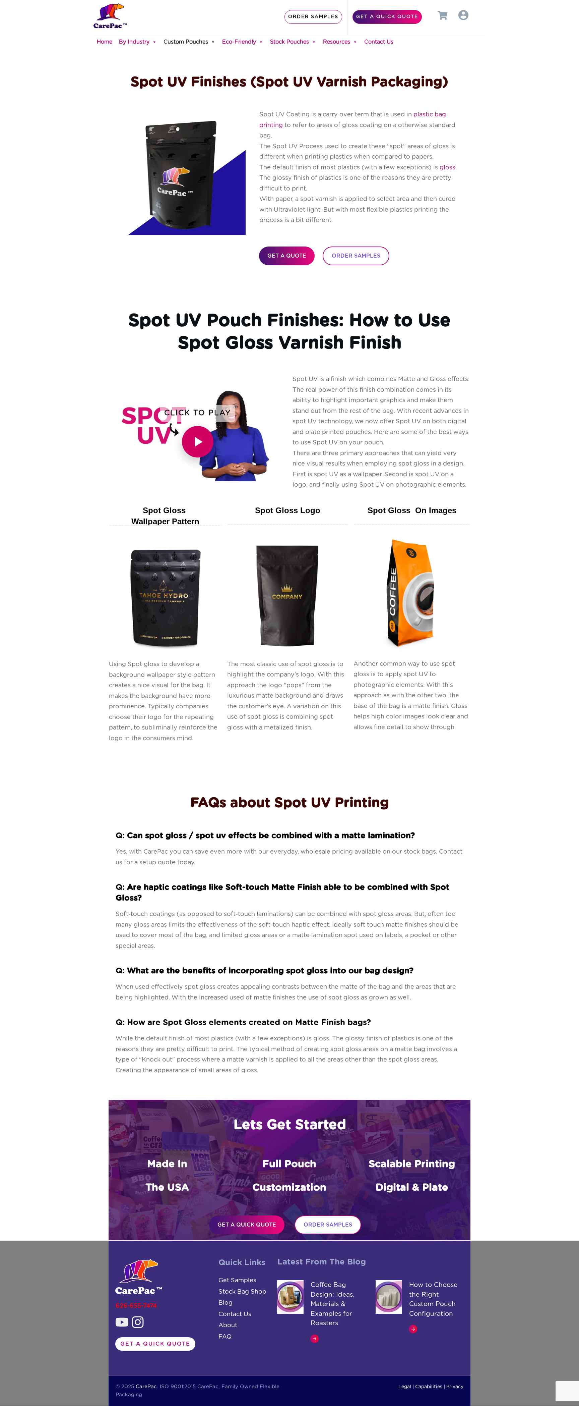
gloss (447, 168)
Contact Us (378, 42)
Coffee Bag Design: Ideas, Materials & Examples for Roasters (333, 1304)
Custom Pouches (186, 42)
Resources (336, 42)
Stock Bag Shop (242, 1292)
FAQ (225, 1337)
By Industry (134, 42)
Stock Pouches (289, 42)
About (227, 1325)
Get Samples (237, 1281)
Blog (225, 1303)
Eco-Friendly (239, 42)
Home (104, 42)
